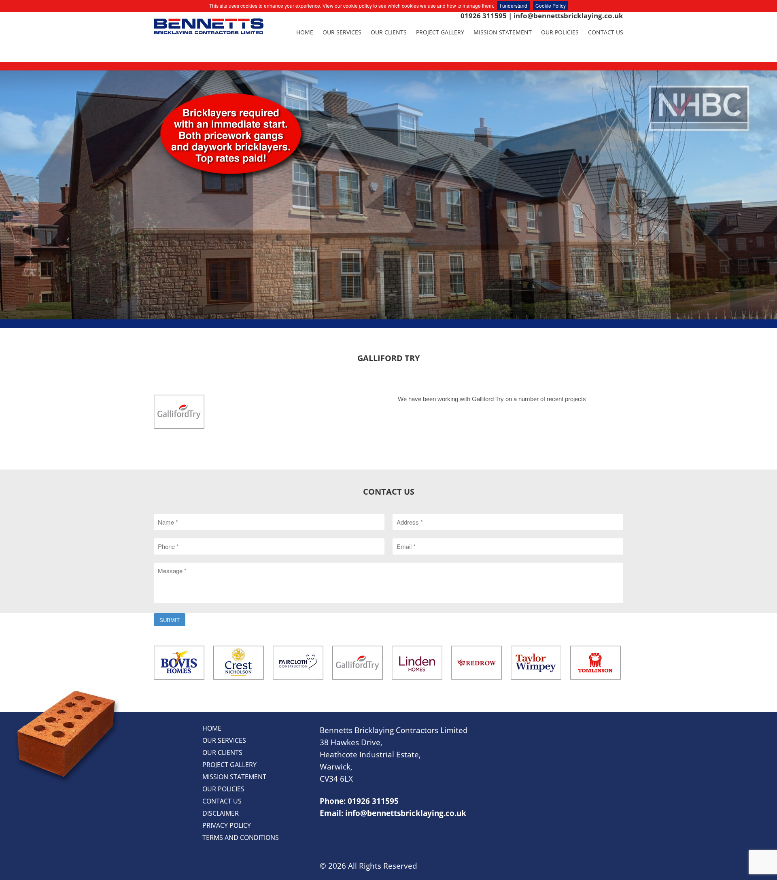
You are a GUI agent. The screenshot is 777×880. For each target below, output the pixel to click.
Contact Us (605, 32)
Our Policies (560, 32)
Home (304, 32)
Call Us (388, 244)
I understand (513, 5)
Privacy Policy (226, 825)
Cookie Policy (550, 5)
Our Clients (389, 32)
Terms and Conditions (240, 837)
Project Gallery (440, 32)
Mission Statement (502, 32)
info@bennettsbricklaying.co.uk (568, 15)
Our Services (342, 32)
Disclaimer (220, 813)
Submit (169, 620)
